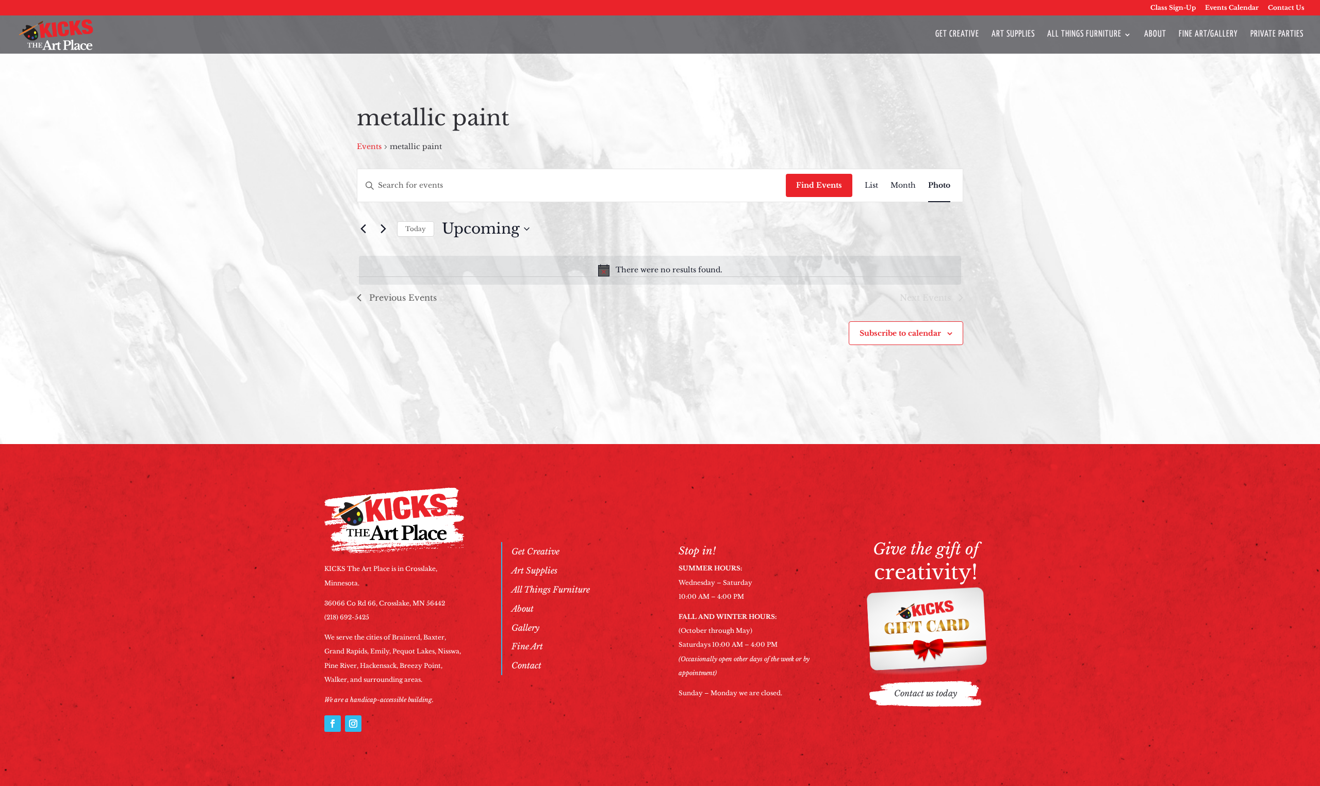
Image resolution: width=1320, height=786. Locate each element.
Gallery (525, 628)
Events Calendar (1232, 8)
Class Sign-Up (1173, 8)
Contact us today (925, 693)
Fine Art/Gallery (1208, 35)
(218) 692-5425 (346, 617)
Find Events (819, 185)
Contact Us (1286, 8)
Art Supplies (1013, 35)
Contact (526, 665)
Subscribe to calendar (900, 333)
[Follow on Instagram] (353, 723)
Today (415, 229)
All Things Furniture (1084, 35)
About (1155, 35)
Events (369, 146)
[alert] (660, 270)
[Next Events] (383, 229)
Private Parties (1277, 35)
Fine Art (527, 646)
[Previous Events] (363, 229)
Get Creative (957, 35)
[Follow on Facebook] (332, 723)
